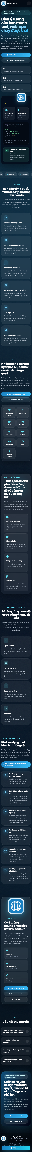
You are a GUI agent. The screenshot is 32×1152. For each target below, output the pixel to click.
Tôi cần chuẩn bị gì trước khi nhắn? (12, 1061)
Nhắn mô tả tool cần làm (17, 55)
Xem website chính (17, 994)
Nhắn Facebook (17, 1116)
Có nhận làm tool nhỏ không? (11, 1041)
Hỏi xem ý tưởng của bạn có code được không (16, 764)
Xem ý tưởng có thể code (17, 60)
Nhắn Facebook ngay (17, 988)
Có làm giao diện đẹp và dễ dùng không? (13, 1051)
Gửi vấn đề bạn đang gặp (17, 394)
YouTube (17, 999)
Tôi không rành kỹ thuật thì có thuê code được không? (13, 1031)
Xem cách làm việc (17, 399)
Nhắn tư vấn (17, 1148)
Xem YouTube (17, 1121)
